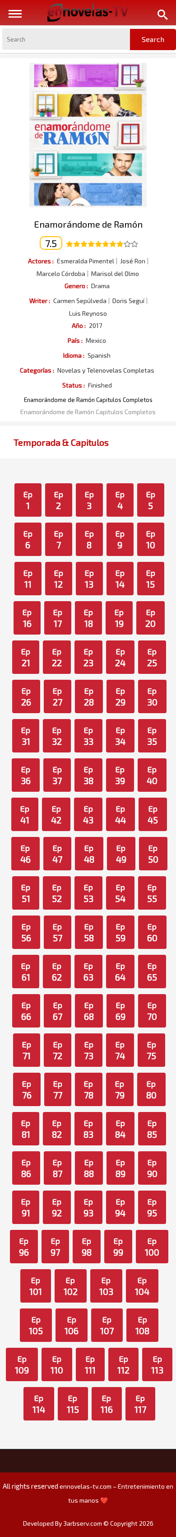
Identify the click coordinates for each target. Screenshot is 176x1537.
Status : (73, 385)
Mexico (96, 340)
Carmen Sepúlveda (80, 301)
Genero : (76, 286)
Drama (100, 286)
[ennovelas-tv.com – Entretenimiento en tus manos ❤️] (88, 12)
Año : (79, 325)
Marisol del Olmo (115, 274)
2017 (95, 325)
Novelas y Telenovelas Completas (105, 370)
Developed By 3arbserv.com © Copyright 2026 (88, 1523)
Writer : (39, 300)
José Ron (132, 261)
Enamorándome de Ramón (88, 224)
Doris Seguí (128, 301)
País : (75, 340)
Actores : (41, 261)
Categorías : (37, 370)
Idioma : (73, 355)
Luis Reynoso (88, 313)
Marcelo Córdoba (61, 274)
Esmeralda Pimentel (85, 261)
